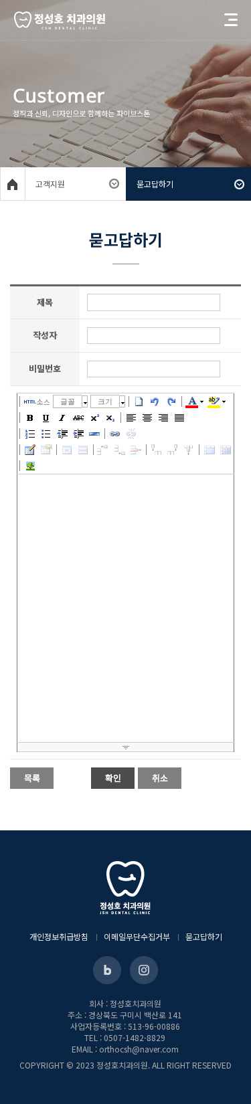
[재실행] (171, 401)
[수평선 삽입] (94, 433)
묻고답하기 (203, 936)
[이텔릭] (62, 417)
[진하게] (30, 417)
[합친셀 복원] (225, 449)
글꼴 (67, 401)
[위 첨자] (94, 417)
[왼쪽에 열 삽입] (156, 449)
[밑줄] (46, 417)
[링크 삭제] (131, 433)
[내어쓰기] (62, 433)
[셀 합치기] (209, 449)
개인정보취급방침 (58, 936)
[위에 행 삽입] (103, 449)
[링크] (115, 433)
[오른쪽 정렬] (163, 417)
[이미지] (30, 465)
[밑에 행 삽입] (120, 449)
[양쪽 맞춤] (179, 417)
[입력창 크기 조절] (125, 747)
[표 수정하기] (46, 449)
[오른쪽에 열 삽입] (172, 449)
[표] (30, 449)
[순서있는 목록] (30, 433)
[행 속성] (83, 449)
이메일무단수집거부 (137, 936)
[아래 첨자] (110, 417)
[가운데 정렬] (147, 417)
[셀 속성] (67, 449)
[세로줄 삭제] (188, 449)
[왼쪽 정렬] (131, 417)
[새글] (139, 401)
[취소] (155, 401)
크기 (105, 401)
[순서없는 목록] (46, 433)
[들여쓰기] (78, 433)
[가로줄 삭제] (136, 449)
